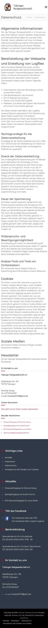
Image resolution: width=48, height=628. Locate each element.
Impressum (10, 461)
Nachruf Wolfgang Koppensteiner (16, 433)
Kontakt (8, 457)
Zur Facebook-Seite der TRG (24, 518)
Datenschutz (11, 465)
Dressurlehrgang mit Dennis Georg (17, 422)
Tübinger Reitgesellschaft (27, 613)
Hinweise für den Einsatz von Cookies (21, 469)
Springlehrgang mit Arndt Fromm (17, 426)
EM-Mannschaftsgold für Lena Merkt (17, 429)
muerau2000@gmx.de (17, 396)
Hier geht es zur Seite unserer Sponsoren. (19, 409)
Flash (20, 615)
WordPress (24, 618)
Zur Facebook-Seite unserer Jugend (28, 521)
